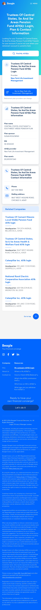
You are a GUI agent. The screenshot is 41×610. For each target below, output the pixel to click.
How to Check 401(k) (25, 375)
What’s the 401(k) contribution (25, 379)
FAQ (3, 368)
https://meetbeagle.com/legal (12, 577)
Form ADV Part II (26, 573)
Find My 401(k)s (22, 53)
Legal (11, 424)
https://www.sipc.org (15, 468)
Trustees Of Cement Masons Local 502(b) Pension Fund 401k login (19, 220)
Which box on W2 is (24, 384)
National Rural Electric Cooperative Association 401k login (20, 279)
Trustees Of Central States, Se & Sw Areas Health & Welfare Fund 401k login (19, 241)
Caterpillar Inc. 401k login (18, 260)
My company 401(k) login (24, 368)
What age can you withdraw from (24, 388)
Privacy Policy (32, 477)
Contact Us (6, 375)
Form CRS (17, 573)
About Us (5, 371)
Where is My (21, 371)
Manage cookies (26, 424)
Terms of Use (20, 477)
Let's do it (20, 407)
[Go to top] (35, 316)
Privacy (16, 424)
